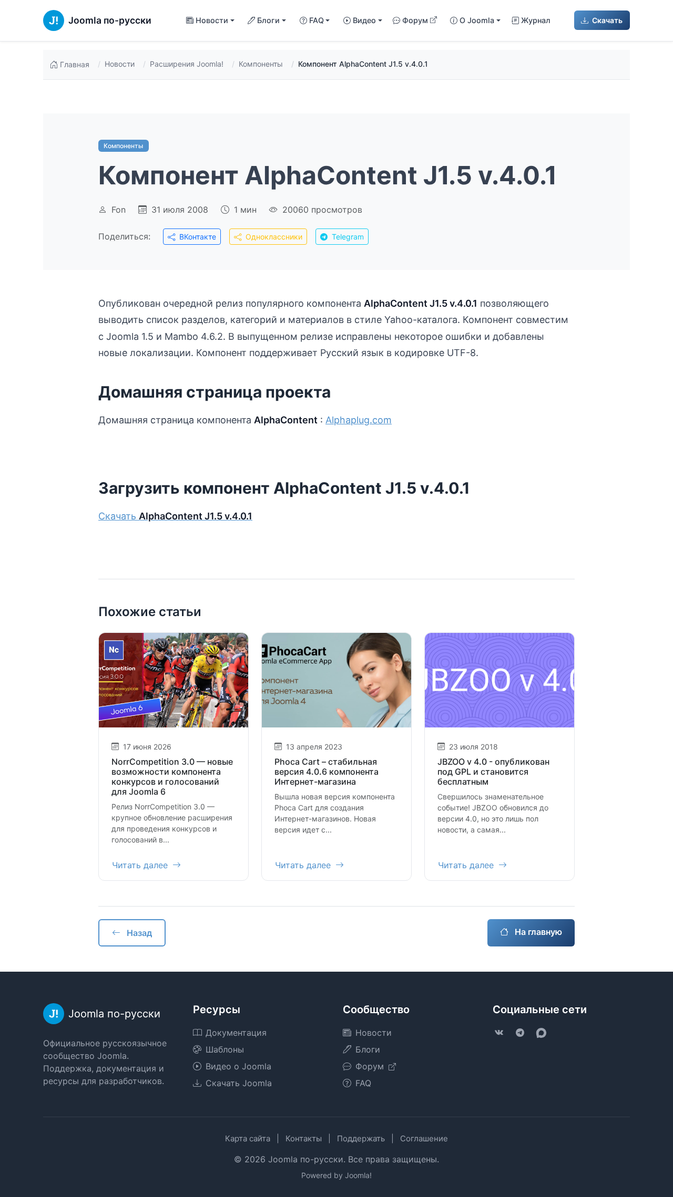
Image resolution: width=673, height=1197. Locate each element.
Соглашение (424, 1138)
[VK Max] (541, 1032)
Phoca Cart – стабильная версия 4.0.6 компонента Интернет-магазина (326, 771)
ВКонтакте (196, 236)
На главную (537, 932)
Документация (236, 1032)
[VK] (499, 1032)
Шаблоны (225, 1049)
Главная (74, 64)
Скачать (606, 20)
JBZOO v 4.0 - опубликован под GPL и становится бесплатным (493, 771)
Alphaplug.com (358, 419)
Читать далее (141, 865)
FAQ (363, 1083)
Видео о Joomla (238, 1066)
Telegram (347, 236)
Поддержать (361, 1138)
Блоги (367, 1049)
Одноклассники (272, 236)
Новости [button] (212, 20)
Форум (415, 20)
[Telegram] (520, 1032)
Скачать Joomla (239, 1083)
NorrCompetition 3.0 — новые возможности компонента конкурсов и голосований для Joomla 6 (172, 776)
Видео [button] (364, 20)
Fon (118, 209)
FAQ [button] (316, 20)
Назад (138, 933)
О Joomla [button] (477, 20)
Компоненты (261, 63)
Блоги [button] (268, 20)
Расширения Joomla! (186, 63)
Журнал (535, 20)
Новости (120, 63)
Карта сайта (247, 1138)
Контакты (303, 1138)
